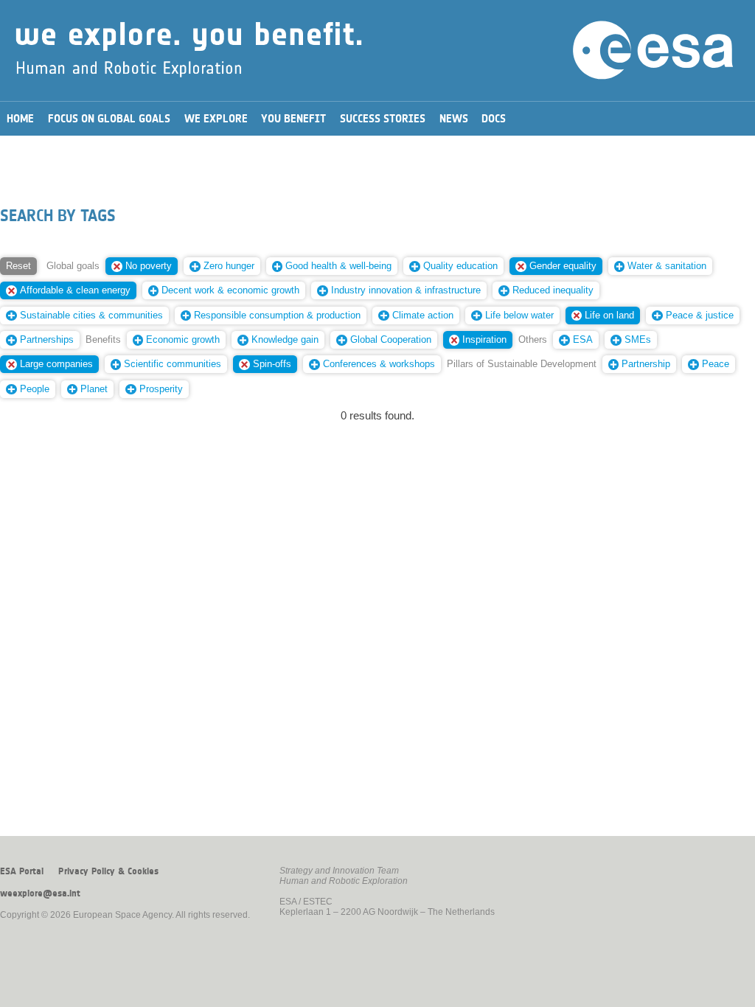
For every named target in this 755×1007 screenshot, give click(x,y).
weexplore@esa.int (40, 893)
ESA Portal (22, 871)
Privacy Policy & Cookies (108, 871)
